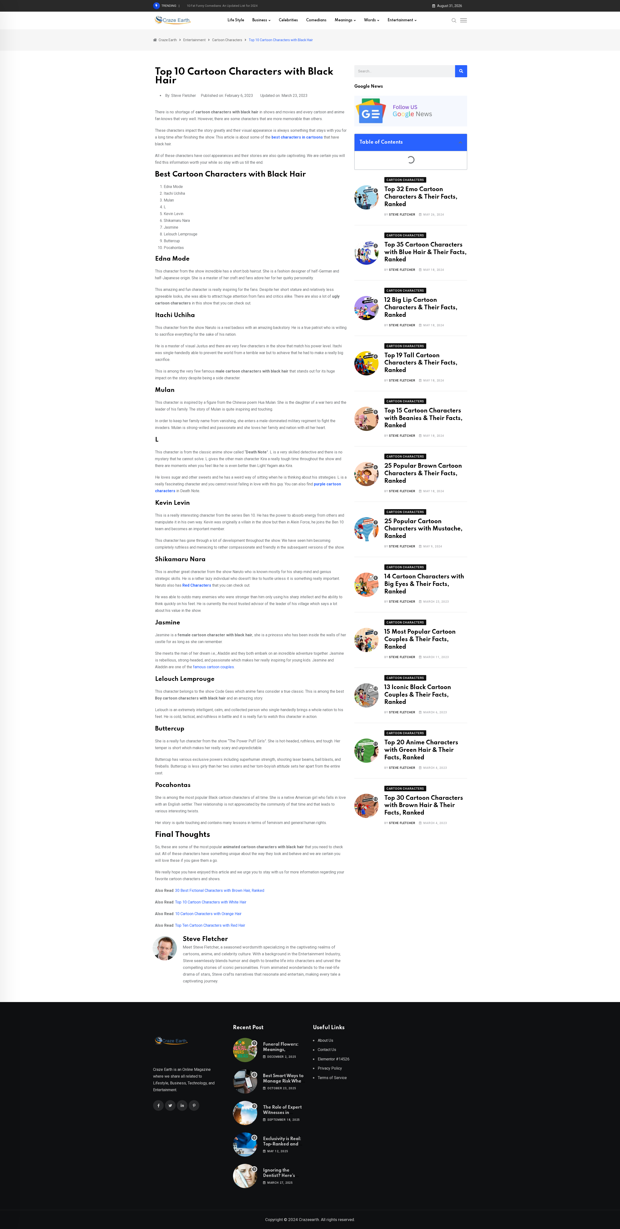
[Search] (454, 20)
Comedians (316, 20)
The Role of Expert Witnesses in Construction (282, 1112)
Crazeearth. (309, 1219)
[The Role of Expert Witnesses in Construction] (245, 1113)
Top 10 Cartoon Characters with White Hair (210, 902)
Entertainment (400, 20)
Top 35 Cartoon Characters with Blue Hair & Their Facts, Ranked (425, 252)
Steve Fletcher (402, 214)
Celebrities (288, 20)
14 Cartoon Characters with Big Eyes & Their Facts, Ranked (424, 584)
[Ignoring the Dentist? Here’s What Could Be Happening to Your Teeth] (245, 1176)
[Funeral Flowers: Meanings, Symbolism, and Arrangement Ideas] (245, 1050)
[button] (460, 142)
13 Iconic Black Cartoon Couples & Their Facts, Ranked (417, 695)
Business (259, 20)
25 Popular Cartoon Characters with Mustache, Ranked (423, 529)
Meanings (343, 20)
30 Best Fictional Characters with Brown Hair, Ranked (219, 890)
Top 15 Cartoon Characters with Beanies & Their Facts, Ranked (423, 418)
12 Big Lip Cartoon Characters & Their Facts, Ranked (420, 307)
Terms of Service (332, 1077)
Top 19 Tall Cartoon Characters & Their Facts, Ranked (420, 363)
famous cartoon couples (213, 667)
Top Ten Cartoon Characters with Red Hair (210, 925)
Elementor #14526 (333, 1059)
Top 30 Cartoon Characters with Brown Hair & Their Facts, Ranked (423, 805)
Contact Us (327, 1049)
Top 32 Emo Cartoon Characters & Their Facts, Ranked (420, 197)
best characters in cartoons (297, 137)
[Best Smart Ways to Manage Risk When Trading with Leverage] (245, 1081)
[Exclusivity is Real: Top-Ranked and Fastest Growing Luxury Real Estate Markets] (245, 1144)
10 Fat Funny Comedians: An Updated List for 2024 (222, 6)
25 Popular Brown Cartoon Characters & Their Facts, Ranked (423, 473)
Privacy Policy (330, 1068)
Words (370, 20)
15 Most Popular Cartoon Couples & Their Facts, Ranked (420, 639)
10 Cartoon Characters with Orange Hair (208, 913)
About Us (325, 1040)
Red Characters (196, 585)
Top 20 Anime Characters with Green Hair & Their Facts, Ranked (421, 750)
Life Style (235, 20)
